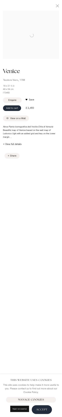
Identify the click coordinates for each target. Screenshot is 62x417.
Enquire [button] (12, 100)
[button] (30, 100)
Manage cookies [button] (31, 399)
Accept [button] (41, 409)
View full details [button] (13, 144)
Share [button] (13, 155)
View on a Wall (18, 118)
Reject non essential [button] (19, 409)
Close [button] (56, 7)
